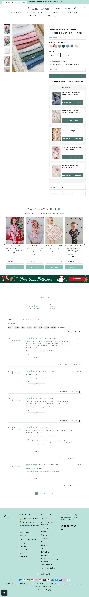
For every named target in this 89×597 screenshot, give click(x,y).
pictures (46, 327)
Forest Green (63, 46)
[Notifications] (75, 8)
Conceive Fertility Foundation (47, 523)
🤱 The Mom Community (27, 522)
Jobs (42, 548)
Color (57, 42)
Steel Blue (72, 46)
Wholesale (58, 8)
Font (51, 51)
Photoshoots (45, 545)
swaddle (53, 327)
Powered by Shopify (44, 590)
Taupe (76, 46)
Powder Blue (68, 46)
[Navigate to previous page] (32, 493)
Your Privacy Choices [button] (48, 568)
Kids (62, 13)
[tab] (8, 2)
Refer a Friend (45, 552)
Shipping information (62, 194)
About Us (44, 519)
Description (57, 187)
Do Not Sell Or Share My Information (49, 560)
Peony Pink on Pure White (80, 46)
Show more (61, 327)
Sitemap (22, 560)
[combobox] (15, 319)
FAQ (21, 553)
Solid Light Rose (55, 46)
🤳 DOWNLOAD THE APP (28, 519)
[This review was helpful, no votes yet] (76, 364)
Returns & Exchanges (26, 550)
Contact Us (23, 556)
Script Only (66, 55)
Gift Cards (22, 536)
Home (49, 16)
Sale (56, 16)
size (35, 327)
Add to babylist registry (76, 81)
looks (40, 327)
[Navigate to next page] (57, 493)
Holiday (31, 13)
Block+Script (55, 55)
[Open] (4, 593)
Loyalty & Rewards (25, 532)
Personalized (37, 16)
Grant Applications (47, 528)
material (17, 327)
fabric (23, 327)
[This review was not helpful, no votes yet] (79, 364)
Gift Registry (23, 543)
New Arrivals (18, 13)
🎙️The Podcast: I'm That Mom (29, 525)
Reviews (43, 531)
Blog (20, 529)
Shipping (44, 535)
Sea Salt (59, 46)
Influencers (44, 542)
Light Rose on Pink (51, 46)
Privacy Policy (45, 555)
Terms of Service (46, 564)
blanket (29, 327)
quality (10, 327)
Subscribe (68, 8)
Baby (55, 13)
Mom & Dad (72, 13)
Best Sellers (44, 13)
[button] (27, 25)
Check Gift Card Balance (27, 539)
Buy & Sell (22, 546)
